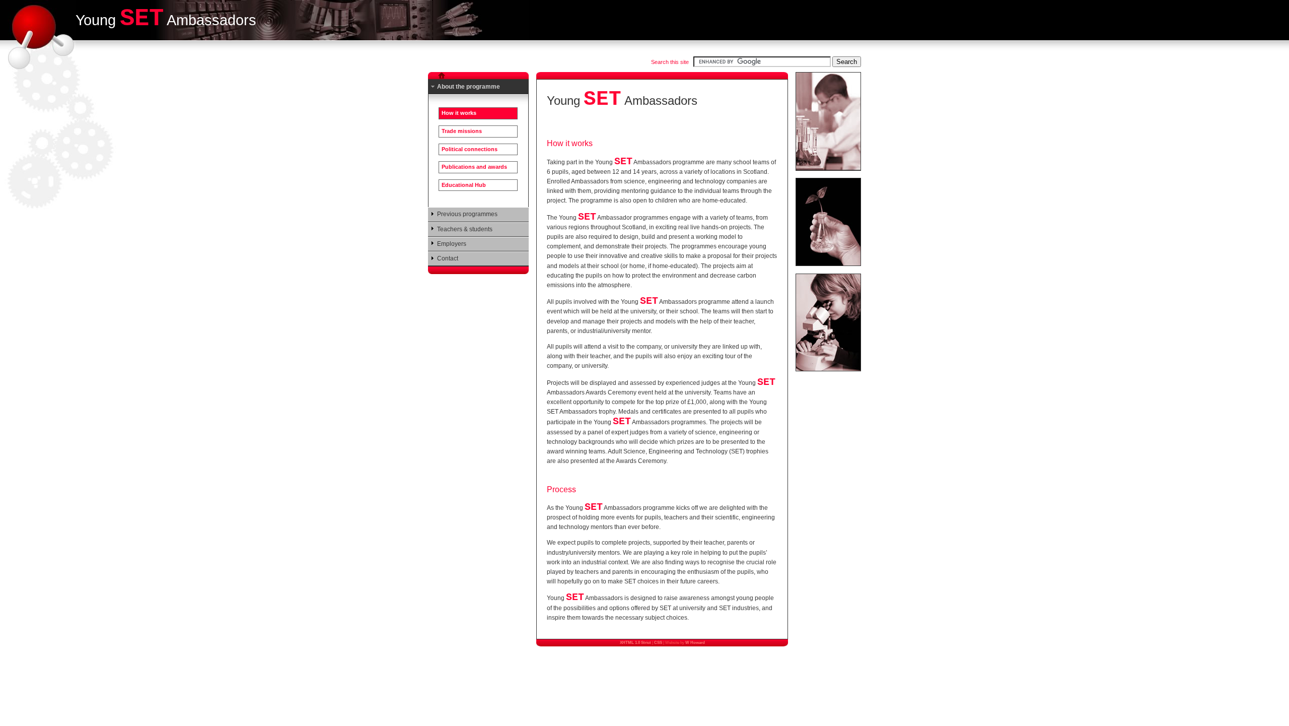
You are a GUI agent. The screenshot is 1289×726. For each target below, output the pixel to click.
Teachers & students (464, 229)
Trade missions (462, 131)
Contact (447, 258)
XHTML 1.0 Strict (635, 642)
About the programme (468, 86)
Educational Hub (464, 185)
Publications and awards (474, 167)
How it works (459, 113)
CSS (658, 642)
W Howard (695, 642)
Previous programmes (467, 214)
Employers (451, 243)
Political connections (469, 149)
